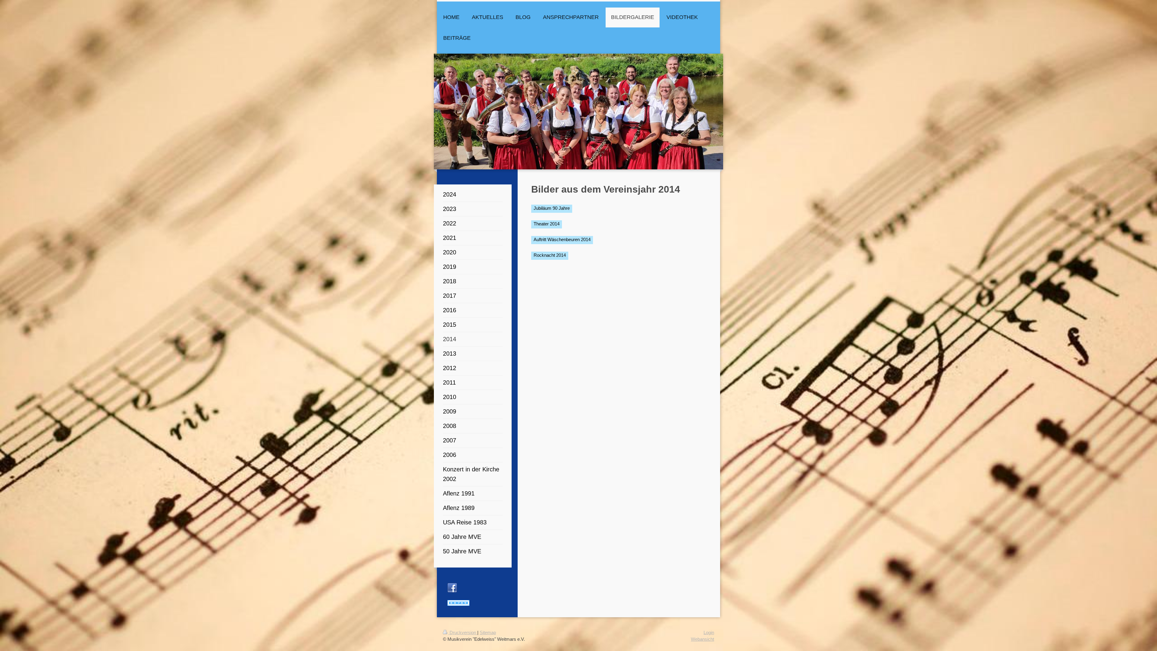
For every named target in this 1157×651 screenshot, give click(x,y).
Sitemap (488, 632)
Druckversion (462, 632)
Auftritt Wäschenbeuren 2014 (562, 239)
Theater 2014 (547, 223)
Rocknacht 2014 (550, 255)
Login (709, 632)
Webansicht (702, 639)
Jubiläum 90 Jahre (552, 208)
